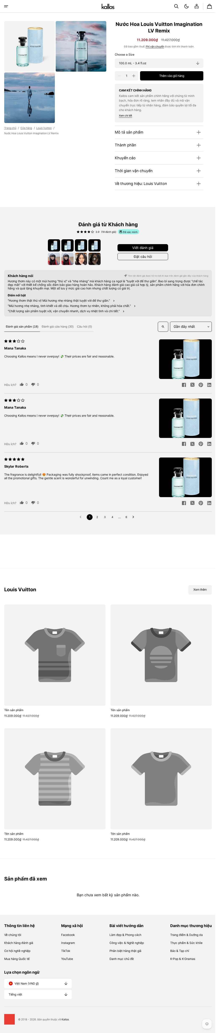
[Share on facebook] (180, 385)
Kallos (65, 1019)
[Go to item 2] (66, 245)
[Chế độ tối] (183, 6)
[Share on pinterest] (197, 385)
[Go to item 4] (93, 245)
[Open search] (160, 327)
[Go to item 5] (52, 259)
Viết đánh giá (141, 248)
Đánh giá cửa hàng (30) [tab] (58, 326)
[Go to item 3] (79, 245)
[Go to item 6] (66, 259)
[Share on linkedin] (206, 385)
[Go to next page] (133, 517)
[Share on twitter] (189, 385)
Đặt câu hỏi (141, 256)
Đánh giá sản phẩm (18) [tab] (22, 326)
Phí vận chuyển (152, 46)
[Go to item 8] (93, 259)
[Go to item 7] (79, 259)
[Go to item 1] (52, 245)
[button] (6, 6)
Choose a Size (121, 54)
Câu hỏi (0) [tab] (84, 326)
